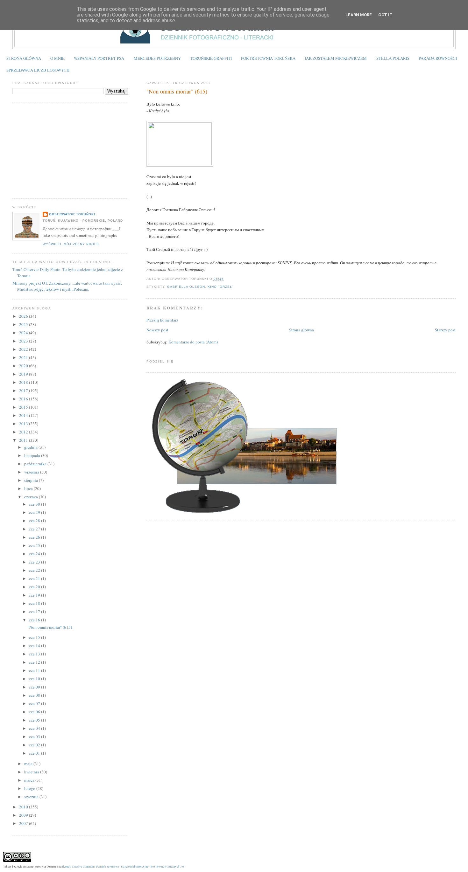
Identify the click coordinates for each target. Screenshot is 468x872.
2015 (24, 407)
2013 (24, 423)
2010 (24, 807)
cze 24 (35, 554)
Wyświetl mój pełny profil (71, 244)
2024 (24, 333)
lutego (30, 788)
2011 (24, 440)
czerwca (31, 497)
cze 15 (35, 637)
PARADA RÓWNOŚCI (438, 58)
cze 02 (35, 745)
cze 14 (35, 645)
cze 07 (35, 703)
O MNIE (57, 58)
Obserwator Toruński (72, 214)
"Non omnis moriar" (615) (176, 91)
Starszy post (445, 330)
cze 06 (35, 712)
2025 (24, 324)
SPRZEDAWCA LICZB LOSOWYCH (37, 70)
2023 (24, 341)
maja (28, 763)
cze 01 (35, 753)
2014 (24, 415)
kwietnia (32, 772)
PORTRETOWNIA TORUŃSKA (268, 58)
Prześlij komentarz (162, 320)
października (35, 464)
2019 (24, 374)
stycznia (31, 796)
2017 (24, 390)
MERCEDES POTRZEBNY (157, 58)
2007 (24, 823)
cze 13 (35, 654)
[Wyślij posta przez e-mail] (225, 278)
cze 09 (35, 687)
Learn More (358, 14)
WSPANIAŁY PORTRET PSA (99, 58)
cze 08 (35, 695)
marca (29, 780)
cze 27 (35, 529)
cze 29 (35, 512)
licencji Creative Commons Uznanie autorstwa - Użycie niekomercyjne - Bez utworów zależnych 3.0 (123, 866)
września (32, 472)
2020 (24, 366)
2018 (24, 382)
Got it (385, 14)
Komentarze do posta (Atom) (193, 342)
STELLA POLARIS (392, 58)
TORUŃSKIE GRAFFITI (211, 58)
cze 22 (35, 570)
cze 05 (35, 720)
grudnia (31, 447)
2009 (24, 815)
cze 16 (35, 620)
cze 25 (35, 545)
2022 (24, 349)
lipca (29, 488)
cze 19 (35, 595)
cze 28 (35, 520)
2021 (24, 357)
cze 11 (35, 670)
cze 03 (35, 736)
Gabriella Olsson (186, 286)
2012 (24, 432)
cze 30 (35, 504)
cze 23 (35, 562)
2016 (24, 399)
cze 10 (35, 679)
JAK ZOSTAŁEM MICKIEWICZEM (336, 58)
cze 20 (35, 587)
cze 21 (35, 578)
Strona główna (301, 330)
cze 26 (35, 537)
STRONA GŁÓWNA (23, 58)
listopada (32, 455)
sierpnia (31, 480)
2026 (24, 316)
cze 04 (35, 728)
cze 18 (35, 603)
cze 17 (35, 611)
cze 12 (35, 662)
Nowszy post (157, 330)
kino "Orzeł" (221, 286)
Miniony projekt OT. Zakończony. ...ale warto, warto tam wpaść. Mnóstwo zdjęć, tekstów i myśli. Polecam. (67, 286)
